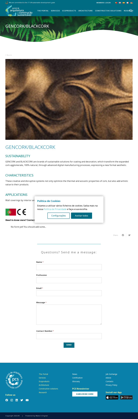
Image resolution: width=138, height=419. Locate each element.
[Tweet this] (129, 235)
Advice (108, 377)
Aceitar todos (81, 215)
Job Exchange (111, 374)
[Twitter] (21, 400)
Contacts (109, 381)
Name (40, 262)
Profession (41, 275)
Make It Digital (42, 416)
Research (43, 392)
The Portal (43, 374)
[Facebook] (6, 400)
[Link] (19, 11)
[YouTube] (27, 400)
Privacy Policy (111, 385)
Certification (77, 377)
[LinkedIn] (16, 400)
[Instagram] (12, 400)
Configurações (58, 215)
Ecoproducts (44, 381)
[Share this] (123, 235)
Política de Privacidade (55, 209)
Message (41, 302)
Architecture (44, 385)
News (74, 374)
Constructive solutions (48, 388)
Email (39, 288)
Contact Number (45, 331)
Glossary (76, 381)
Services (42, 377)
